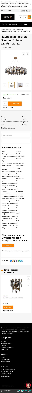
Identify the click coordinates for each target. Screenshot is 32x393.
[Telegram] (22, 261)
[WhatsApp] (18, 261)
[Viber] (16, 261)
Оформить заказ (5, 359)
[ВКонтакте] (11, 261)
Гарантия (3, 341)
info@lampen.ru (5, 375)
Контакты (3, 345)
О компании (4, 349)
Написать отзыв (8, 245)
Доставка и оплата (6, 343)
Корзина (3, 357)
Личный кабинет (5, 361)
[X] (14, 261)
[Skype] (20, 261)
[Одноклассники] (12, 261)
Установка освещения (7, 347)
